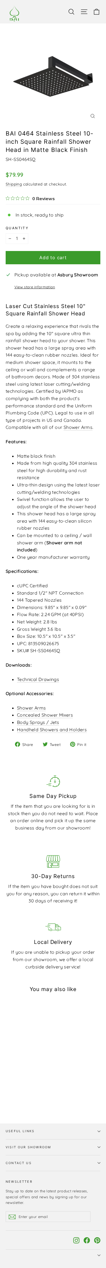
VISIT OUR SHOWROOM (28, 1147)
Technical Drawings (38, 679)
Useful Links (20, 1131)
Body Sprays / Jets (38, 722)
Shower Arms (78, 427)
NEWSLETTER (19, 1182)
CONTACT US (19, 1163)
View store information (34, 287)
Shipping (14, 184)
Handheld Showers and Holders (52, 729)
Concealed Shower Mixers (45, 715)
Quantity (17, 228)
